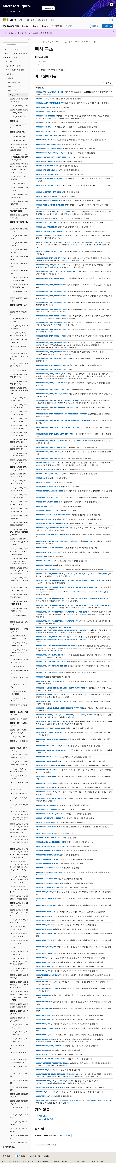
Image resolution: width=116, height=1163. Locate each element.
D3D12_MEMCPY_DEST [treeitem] (18, 719)
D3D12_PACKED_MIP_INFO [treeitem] (19, 742)
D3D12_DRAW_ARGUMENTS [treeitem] (19, 313)
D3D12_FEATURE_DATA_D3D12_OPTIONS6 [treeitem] (18, 447)
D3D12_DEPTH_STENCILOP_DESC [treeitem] (19, 251)
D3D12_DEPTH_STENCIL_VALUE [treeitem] (19, 237)
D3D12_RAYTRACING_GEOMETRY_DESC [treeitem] (19, 904)
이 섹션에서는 (41, 61)
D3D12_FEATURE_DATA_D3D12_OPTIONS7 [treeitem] (18, 454)
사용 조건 (76, 1161)
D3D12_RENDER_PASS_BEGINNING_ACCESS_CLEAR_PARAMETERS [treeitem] (19, 961)
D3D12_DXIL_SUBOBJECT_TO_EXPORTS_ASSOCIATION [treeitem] (19, 356)
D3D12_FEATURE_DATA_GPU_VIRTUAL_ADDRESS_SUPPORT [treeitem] (19, 532)
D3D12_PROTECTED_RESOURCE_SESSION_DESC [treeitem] (19, 763)
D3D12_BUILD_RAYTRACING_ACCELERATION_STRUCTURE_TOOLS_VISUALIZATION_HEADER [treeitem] (19, 168)
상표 (83, 1161)
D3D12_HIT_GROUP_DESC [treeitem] (19, 678)
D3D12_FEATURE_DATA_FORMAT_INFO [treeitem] (19, 516)
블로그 (25, 1161)
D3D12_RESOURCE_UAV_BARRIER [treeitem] (19, 1067)
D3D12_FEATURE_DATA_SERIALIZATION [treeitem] (19, 595)
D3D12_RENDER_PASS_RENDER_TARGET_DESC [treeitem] (19, 1005)
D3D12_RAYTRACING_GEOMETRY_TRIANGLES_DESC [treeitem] (19, 913)
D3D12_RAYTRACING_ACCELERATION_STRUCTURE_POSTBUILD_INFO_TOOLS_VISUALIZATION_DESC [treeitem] (19, 867)
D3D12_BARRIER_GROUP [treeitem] (19, 106)
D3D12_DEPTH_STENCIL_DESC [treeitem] (19, 223)
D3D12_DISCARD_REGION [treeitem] (19, 292)
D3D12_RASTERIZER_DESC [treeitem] (19, 799)
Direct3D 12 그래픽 (89, 42)
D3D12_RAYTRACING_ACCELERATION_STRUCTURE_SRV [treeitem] (19, 889)
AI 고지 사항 (6, 1161)
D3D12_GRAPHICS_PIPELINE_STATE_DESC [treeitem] (19, 660)
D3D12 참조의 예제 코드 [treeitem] (15, 70)
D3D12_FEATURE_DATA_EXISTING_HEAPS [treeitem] (19, 502)
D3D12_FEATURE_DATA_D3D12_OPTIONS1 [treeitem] (18, 413)
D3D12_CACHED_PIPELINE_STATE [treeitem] (18, 177)
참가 (33, 1161)
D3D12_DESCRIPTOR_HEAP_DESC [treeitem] (19, 257)
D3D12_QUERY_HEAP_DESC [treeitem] (19, 783)
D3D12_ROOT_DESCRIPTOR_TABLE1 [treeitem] (19, 1102)
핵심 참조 (43, 1115)
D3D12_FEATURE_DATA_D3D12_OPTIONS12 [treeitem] (18, 489)
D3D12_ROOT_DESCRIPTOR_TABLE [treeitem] (19, 1095)
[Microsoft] (4, 19)
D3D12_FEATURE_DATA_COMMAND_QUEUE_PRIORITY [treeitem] (19, 391)
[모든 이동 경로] (37, 42)
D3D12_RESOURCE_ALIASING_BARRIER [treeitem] (19, 1026)
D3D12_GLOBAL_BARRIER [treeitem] (19, 616)
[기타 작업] (110, 42)
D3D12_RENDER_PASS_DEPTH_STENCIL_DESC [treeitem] (19, 969)
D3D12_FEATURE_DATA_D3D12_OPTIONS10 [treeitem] (18, 475)
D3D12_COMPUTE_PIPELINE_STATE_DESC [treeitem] (19, 202)
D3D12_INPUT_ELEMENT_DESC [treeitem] (19, 699)
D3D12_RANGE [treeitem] (15, 789)
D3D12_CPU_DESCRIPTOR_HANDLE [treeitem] (19, 216)
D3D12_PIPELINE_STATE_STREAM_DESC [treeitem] (19, 749)
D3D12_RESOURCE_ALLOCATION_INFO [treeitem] (19, 1033)
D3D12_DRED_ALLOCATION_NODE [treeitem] (19, 327)
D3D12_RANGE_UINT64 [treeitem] (18, 793)
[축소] (28, 40)
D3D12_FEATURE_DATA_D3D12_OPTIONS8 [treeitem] (18, 461)
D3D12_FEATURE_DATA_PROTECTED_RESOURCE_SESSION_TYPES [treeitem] (19, 571)
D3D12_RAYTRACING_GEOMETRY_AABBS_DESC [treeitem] (19, 897)
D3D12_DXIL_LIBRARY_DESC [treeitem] (19, 347)
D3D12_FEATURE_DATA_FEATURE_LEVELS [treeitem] (19, 509)
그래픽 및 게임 (46, 42)
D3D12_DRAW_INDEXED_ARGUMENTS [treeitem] (19, 320)
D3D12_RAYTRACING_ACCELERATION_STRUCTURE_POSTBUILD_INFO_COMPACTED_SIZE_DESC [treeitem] (19, 815)
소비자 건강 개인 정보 (60, 1161)
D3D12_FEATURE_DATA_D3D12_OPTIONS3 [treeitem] (18, 426)
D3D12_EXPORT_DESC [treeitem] (18, 370)
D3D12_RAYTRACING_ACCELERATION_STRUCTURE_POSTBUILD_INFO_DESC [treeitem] (19, 840)
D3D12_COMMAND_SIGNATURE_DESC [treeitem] (19, 195)
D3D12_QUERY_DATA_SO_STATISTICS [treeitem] (19, 777)
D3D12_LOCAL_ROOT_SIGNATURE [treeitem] (19, 713)
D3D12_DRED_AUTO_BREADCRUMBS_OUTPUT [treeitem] (19, 334)
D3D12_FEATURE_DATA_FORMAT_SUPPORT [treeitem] (19, 523)
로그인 (111, 20)
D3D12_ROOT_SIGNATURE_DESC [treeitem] (19, 1123)
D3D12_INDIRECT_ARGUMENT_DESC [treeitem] (19, 692)
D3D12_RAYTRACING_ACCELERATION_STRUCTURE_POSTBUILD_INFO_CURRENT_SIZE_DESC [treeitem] (19, 828)
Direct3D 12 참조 (46, 1119)
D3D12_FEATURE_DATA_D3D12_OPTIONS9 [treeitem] (18, 468)
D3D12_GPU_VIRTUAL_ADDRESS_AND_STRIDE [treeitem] (19, 637)
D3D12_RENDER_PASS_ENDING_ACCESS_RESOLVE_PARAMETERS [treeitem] (19, 985)
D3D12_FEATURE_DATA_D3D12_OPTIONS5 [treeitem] (18, 440)
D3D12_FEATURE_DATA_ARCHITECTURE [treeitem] (18, 375)
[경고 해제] (111, 4)
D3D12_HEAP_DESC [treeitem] (17, 666)
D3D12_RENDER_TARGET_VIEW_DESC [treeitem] (19, 1019)
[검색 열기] (105, 20)
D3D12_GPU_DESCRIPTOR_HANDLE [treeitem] (19, 630)
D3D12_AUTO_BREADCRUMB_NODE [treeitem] (19, 100)
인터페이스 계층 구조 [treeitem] (14, 66)
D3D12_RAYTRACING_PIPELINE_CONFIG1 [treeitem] (19, 934)
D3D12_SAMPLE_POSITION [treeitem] (18, 1143)
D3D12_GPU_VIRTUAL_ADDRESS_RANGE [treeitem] (19, 644)
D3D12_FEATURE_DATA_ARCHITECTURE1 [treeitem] (18, 382)
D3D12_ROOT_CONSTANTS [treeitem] (19, 1074)
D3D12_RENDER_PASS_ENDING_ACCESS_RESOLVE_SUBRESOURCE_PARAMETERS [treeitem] (19, 995)
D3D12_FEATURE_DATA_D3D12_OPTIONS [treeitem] (18, 406)
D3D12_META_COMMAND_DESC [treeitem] (19, 724)
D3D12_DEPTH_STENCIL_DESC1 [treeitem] (19, 230)
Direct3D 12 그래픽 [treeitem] (12, 49)
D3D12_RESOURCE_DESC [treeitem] (18, 1053)
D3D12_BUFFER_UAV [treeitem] (17, 140)
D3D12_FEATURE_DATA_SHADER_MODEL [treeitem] (19, 609)
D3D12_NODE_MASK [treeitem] (17, 737)
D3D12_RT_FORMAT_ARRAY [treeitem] (19, 1136)
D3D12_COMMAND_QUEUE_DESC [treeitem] (19, 188)
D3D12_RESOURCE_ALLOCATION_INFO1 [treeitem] (19, 1040)
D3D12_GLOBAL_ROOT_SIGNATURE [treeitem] (19, 623)
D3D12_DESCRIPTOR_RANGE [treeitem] (19, 264)
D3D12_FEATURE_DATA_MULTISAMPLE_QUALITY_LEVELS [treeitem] (19, 541)
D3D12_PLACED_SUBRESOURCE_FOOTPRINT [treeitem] (19, 756)
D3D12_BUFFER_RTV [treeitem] (17, 132)
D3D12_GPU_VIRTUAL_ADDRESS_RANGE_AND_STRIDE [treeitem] (19, 652)
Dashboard (108, 26)
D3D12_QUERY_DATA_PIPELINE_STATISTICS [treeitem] (19, 770)
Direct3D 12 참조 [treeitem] (12, 61)
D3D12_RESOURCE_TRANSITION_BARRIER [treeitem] (18, 1060)
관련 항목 (39, 64)
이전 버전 (16, 1161)
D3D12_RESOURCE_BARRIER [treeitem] (19, 1046)
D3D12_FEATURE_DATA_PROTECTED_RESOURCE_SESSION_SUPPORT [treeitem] (19, 551)
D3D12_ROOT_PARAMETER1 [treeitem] (19, 1116)
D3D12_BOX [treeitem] (14, 121)
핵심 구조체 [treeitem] (14, 95)
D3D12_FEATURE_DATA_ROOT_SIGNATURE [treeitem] (18, 588)
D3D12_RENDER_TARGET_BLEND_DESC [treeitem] (19, 1012)
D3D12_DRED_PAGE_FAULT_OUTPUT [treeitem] (19, 340)
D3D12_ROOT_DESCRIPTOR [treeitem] (19, 1081)
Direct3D (76, 42)
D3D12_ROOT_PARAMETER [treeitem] (19, 1109)
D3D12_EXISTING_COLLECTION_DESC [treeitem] (19, 364)
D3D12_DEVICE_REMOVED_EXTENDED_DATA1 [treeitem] (19, 285)
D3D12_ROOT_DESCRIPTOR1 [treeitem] (19, 1088)
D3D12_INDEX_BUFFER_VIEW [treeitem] (19, 685)
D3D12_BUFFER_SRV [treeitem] (17, 136)
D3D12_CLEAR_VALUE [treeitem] (18, 183)
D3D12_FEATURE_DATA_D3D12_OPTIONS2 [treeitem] (18, 419)
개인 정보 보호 (43, 1161)
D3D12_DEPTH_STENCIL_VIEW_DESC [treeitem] (19, 244)
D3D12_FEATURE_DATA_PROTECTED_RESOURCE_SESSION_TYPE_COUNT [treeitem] (19, 561)
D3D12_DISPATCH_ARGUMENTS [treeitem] (19, 299)
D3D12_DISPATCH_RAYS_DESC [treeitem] (19, 306)
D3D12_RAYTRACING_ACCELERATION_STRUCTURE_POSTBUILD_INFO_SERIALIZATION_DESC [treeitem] (19, 853)
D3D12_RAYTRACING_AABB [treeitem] (19, 806)
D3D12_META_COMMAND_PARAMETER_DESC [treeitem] (19, 731)
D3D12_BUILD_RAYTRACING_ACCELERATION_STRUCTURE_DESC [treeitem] (19, 147)
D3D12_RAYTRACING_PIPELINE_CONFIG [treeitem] (19, 927)
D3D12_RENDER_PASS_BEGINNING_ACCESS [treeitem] (19, 952)
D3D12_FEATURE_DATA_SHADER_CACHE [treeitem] (19, 602)
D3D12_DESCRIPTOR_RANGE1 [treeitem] (19, 271)
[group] (74, 595)
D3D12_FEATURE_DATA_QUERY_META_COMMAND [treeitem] (19, 580)
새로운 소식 (96, 26)
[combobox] (15, 44)
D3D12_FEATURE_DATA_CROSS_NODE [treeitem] (18, 399)
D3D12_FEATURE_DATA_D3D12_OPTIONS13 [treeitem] (18, 496)
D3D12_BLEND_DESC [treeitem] (17, 117)
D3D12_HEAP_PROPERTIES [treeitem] (19, 671)
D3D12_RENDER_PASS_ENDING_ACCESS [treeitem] (19, 976)
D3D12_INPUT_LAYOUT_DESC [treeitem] (19, 706)
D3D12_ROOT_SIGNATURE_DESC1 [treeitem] (19, 1129)
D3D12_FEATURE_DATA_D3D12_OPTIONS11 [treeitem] (18, 482)
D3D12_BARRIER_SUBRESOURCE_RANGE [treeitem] (19, 111)
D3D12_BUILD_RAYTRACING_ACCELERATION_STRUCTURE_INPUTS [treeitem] (19, 157)
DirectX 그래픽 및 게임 (62, 42)
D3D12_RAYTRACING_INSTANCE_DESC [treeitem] (19, 921)
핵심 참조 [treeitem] (11, 78)
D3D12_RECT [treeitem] (14, 947)
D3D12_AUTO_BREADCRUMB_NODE (90, 242)
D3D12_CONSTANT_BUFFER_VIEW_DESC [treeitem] (19, 209)
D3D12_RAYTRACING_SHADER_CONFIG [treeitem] (19, 941)
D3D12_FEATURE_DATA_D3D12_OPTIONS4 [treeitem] (18, 433)
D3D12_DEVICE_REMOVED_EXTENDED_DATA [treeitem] (19, 278)
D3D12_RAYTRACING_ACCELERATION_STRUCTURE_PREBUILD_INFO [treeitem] (19, 879)
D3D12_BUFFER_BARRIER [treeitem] (19, 126)
